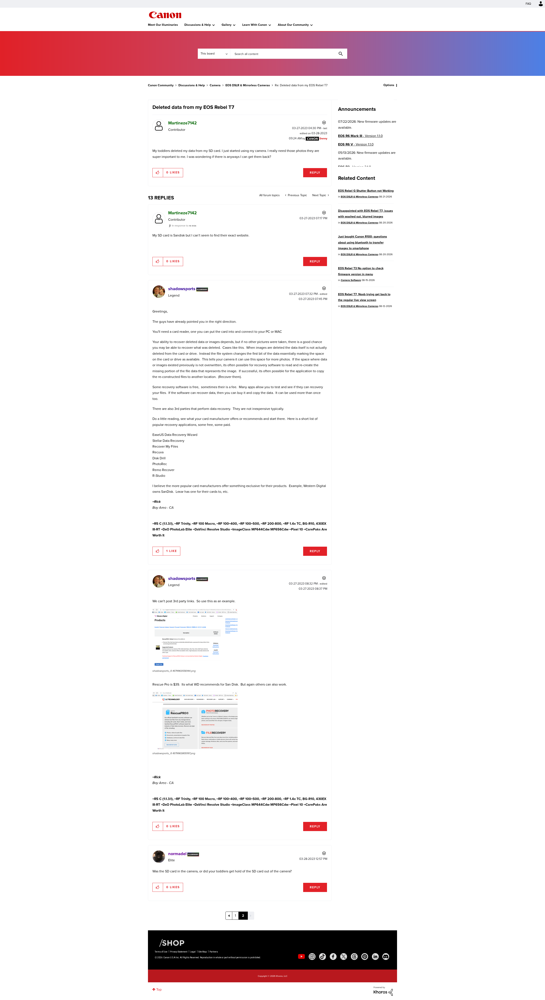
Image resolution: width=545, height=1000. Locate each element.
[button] (332, 465)
